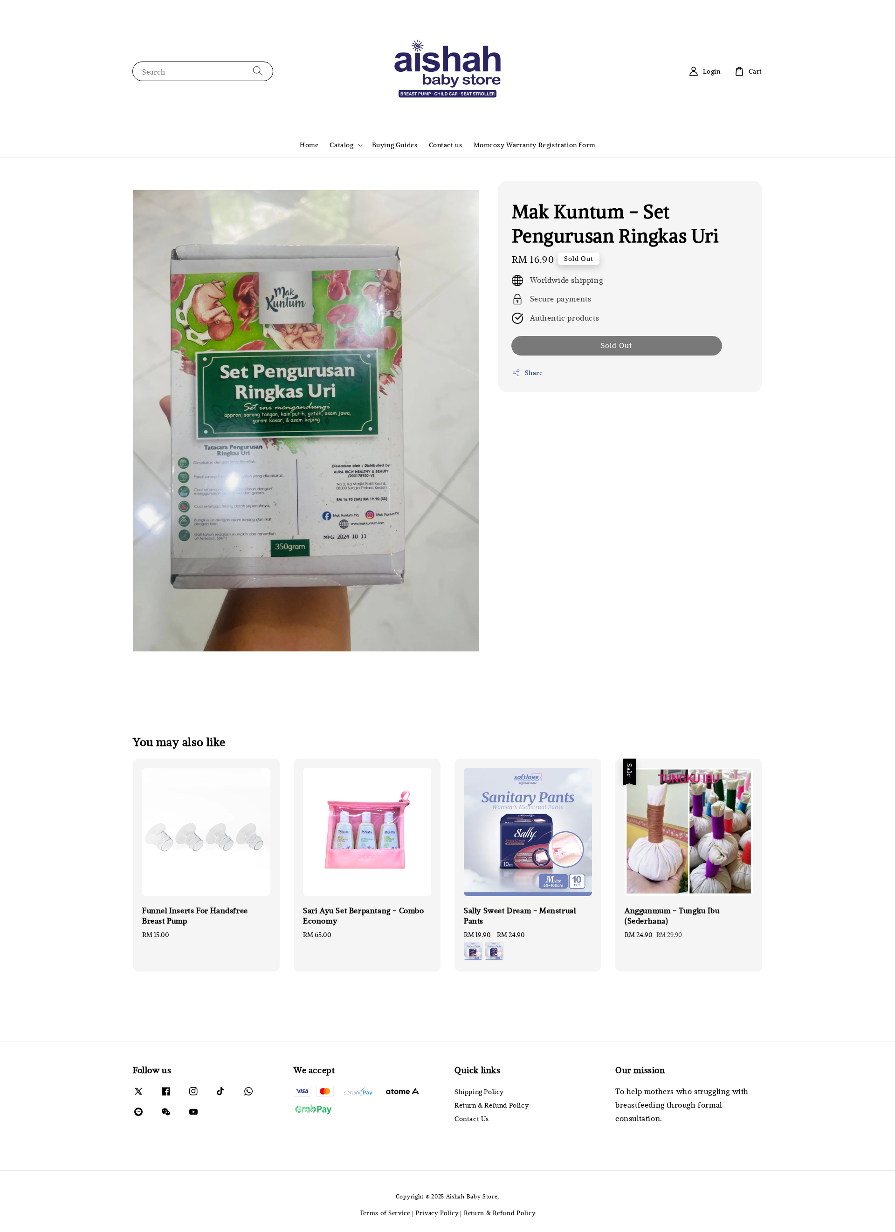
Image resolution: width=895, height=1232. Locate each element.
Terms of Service (385, 1213)
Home (309, 144)
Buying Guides (395, 144)
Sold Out (616, 346)
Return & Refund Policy (491, 1105)
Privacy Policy (437, 1213)
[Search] (258, 71)
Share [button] (534, 373)
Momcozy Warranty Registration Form (534, 144)
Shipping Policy (479, 1092)
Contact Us (471, 1118)
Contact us (445, 144)
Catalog (341, 145)
